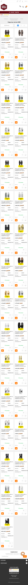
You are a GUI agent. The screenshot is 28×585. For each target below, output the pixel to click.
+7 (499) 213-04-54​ (20, 6)
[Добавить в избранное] (9, 546)
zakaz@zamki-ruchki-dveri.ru (14, 578)
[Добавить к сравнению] (12, 546)
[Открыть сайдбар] (1, 1)
